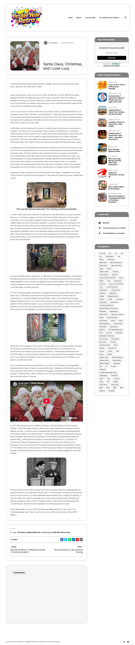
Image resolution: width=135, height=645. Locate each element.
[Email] (81, 539)
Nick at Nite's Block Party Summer (116, 188)
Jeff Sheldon (53, 43)
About (78, 17)
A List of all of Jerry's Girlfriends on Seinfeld (116, 87)
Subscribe (112, 58)
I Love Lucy (45, 532)
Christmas (21, 532)
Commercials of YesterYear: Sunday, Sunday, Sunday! (116, 112)
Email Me (106, 223)
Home (70, 17)
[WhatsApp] (69, 539)
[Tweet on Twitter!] (65, 539)
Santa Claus (65, 532)
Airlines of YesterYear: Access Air (116, 175)
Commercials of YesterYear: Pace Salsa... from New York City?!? (115, 136)
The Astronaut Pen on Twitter (114, 228)
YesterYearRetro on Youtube (114, 233)
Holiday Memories (33, 532)
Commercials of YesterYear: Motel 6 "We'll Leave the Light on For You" (116, 99)
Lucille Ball (55, 532)
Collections (90, 17)
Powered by (107, 64)
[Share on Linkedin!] (73, 539)
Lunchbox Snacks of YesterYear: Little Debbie (116, 124)
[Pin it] (77, 539)
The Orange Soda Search (109, 17)
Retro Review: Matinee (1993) (114, 150)
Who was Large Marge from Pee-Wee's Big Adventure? (115, 162)
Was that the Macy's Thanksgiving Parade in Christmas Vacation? (116, 199)
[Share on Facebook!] (61, 539)
